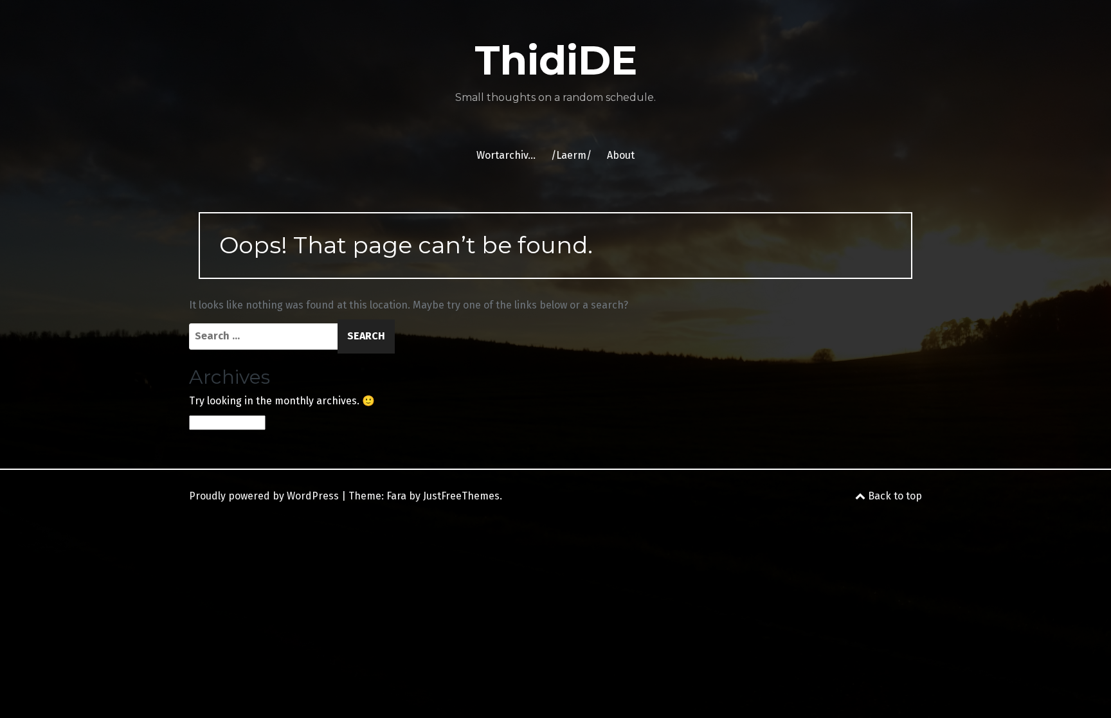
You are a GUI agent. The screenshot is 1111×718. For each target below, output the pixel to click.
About (621, 155)
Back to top (893, 496)
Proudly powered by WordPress (264, 496)
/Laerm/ (571, 155)
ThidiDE (555, 60)
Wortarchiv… (506, 155)
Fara (396, 496)
